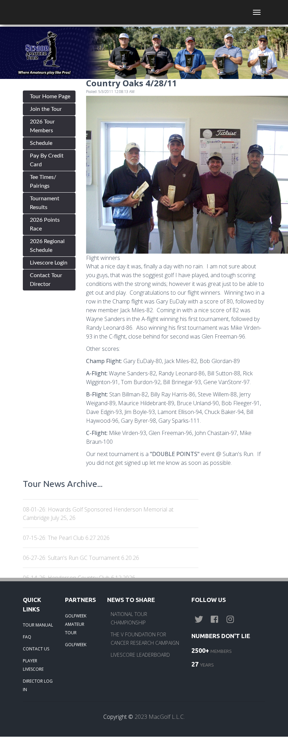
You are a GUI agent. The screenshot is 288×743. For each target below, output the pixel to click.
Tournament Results (44, 203)
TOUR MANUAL (38, 625)
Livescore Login (48, 263)
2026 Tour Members (42, 126)
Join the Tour (46, 109)
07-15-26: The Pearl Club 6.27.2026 (66, 538)
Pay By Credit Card (47, 160)
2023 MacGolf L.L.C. (160, 717)
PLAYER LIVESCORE (33, 665)
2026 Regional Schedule (47, 246)
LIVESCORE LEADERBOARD (140, 654)
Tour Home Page (50, 96)
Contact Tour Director (46, 280)
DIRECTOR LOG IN (38, 685)
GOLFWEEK (75, 645)
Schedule (41, 143)
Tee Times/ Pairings (43, 181)
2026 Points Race (45, 224)
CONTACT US (36, 649)
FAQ (27, 637)
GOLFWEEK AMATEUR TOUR (75, 624)
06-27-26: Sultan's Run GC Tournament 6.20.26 (81, 558)
